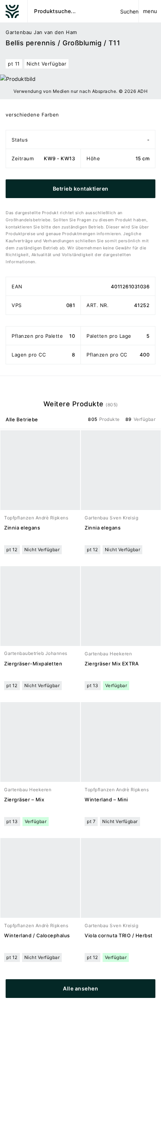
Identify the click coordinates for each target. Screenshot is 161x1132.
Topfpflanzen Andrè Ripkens (36, 518)
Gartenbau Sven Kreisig (111, 518)
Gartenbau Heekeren (108, 653)
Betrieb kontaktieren (81, 188)
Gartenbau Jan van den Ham (41, 32)
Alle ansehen (80, 988)
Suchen (129, 11)
